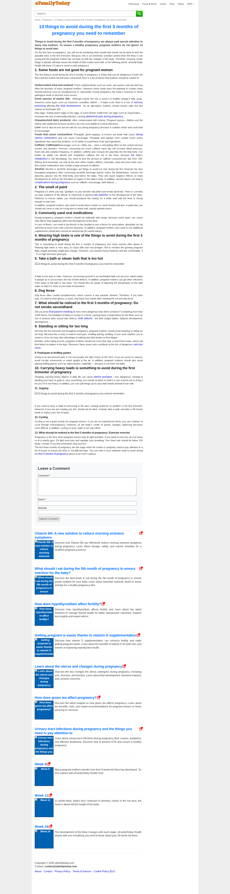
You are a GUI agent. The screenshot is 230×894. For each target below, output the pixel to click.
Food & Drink (149, 4)
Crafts (163, 4)
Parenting (134, 4)
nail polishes (101, 195)
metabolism (41, 158)
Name (42, 499)
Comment (44, 475)
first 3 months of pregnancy (53, 453)
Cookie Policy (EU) (104, 871)
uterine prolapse (103, 376)
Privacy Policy (62, 871)
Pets (172, 4)
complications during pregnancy (52, 182)
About (38, 871)
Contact (48, 871)
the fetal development (68, 105)
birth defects (85, 318)
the (132, 155)
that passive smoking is (62, 311)
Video (181, 4)
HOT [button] (189, 4)
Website (42, 508)
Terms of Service (82, 871)
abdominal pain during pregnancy (104, 116)
